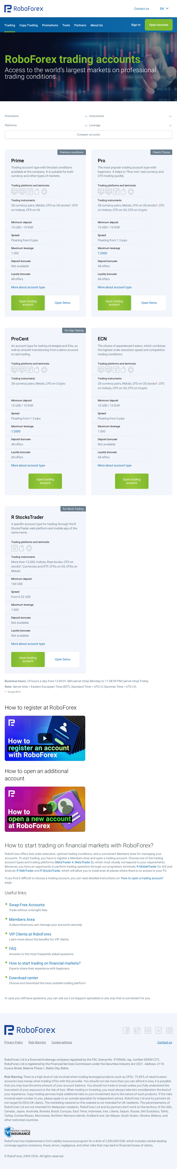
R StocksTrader (50, 870)
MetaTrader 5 (84, 862)
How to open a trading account (142, 878)
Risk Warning (37, 1042)
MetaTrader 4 (64, 862)
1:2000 (102, 253)
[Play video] (45, 738)
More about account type (28, 287)
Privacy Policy (13, 1042)
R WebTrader (25, 870)
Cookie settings (62, 1042)
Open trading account (28, 302)
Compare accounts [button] (88, 134)
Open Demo (62, 302)
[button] (23, 8)
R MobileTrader (147, 866)
